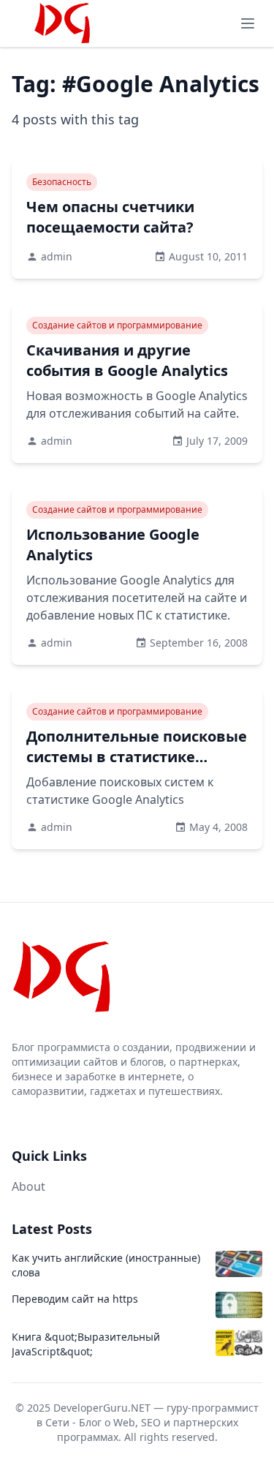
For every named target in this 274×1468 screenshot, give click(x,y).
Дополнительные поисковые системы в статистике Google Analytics (136, 756)
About (28, 1186)
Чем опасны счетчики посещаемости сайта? (110, 217)
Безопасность (61, 182)
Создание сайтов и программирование (117, 325)
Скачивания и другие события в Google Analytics (127, 360)
